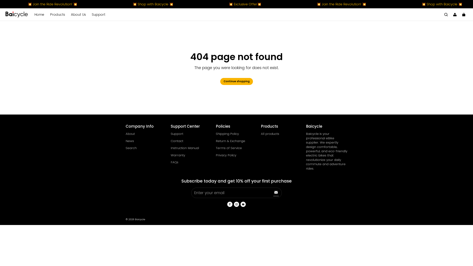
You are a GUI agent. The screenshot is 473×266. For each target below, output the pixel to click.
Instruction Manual (185, 148)
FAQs (174, 162)
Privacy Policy (226, 155)
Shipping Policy (227, 134)
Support (98, 14)
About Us (78, 14)
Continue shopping (237, 81)
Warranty (178, 155)
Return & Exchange (230, 141)
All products (270, 134)
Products (57, 14)
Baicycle (140, 219)
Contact (177, 141)
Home (39, 14)
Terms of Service (229, 148)
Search (131, 148)
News (130, 141)
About (130, 134)
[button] (446, 14)
